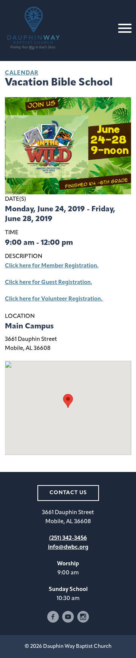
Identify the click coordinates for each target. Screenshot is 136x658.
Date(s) (15, 199)
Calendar (22, 73)
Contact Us (68, 493)
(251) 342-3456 (68, 538)
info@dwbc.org (68, 547)
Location (20, 316)
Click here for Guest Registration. (48, 282)
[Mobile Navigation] (123, 28)
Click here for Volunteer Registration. (54, 299)
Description (23, 257)
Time (12, 233)
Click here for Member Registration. (52, 266)
